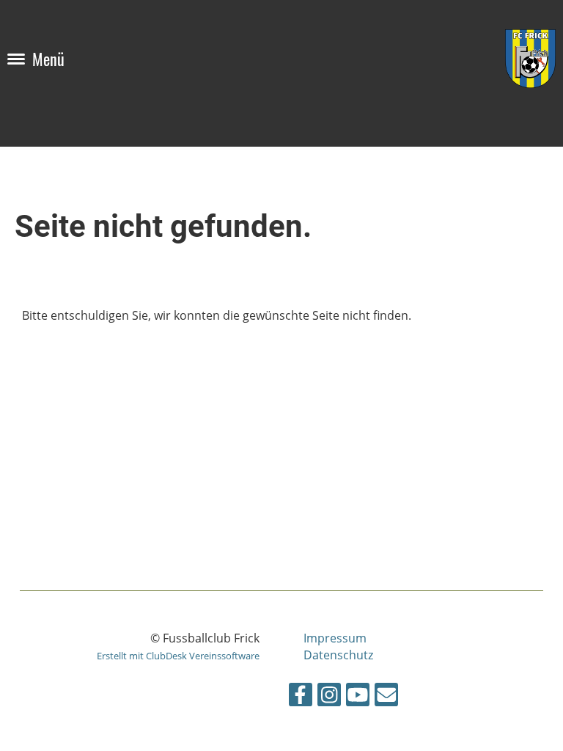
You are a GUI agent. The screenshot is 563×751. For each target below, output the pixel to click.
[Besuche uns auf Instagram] (329, 697)
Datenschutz (338, 655)
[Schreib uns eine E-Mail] (386, 697)
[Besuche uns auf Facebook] (300, 697)
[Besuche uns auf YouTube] (357, 697)
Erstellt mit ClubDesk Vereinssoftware (178, 655)
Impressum (335, 638)
